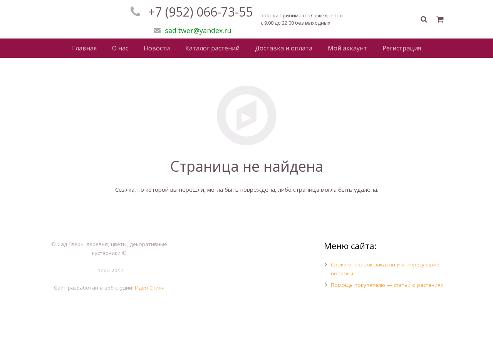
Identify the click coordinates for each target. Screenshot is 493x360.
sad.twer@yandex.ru (198, 30)
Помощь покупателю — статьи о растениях (387, 284)
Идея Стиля (149, 287)
